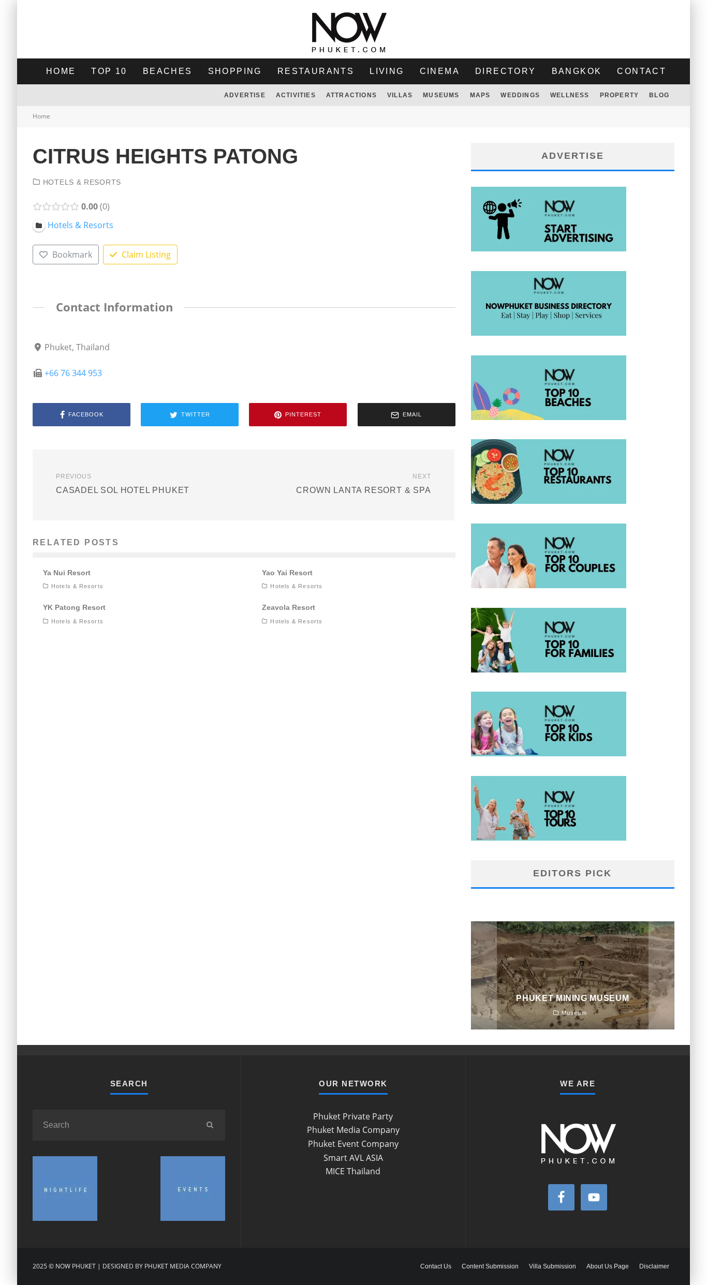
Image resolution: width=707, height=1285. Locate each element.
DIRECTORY (505, 71)
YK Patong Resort (74, 607)
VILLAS (400, 95)
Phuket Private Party (353, 1116)
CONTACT (641, 71)
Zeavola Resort (288, 607)
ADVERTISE (245, 95)
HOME (61, 71)
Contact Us (435, 1266)
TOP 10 (109, 71)
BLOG (659, 95)
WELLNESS (570, 95)
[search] (209, 1125)
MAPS (480, 95)
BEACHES (168, 71)
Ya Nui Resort (67, 573)
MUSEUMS (441, 95)
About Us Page (607, 1266)
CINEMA (440, 71)
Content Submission (490, 1266)
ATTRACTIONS (351, 95)
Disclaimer (654, 1266)
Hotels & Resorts (82, 182)
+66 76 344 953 (73, 373)
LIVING (387, 71)
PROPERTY (619, 95)
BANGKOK (577, 71)
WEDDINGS (520, 95)
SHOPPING (235, 71)
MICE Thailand (353, 1171)
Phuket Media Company (353, 1129)
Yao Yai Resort (287, 573)
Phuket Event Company (353, 1143)
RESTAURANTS (315, 71)
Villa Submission (552, 1266)
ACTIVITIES (296, 95)
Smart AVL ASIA (353, 1157)
